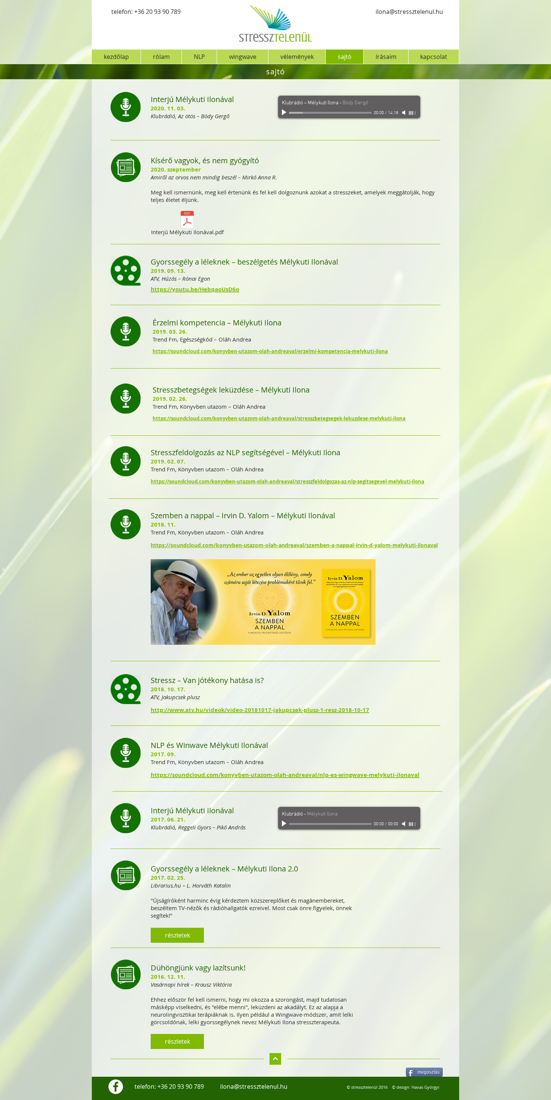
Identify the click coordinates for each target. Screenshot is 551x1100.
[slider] (412, 113)
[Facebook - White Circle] (115, 1086)
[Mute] (404, 112)
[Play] (285, 113)
